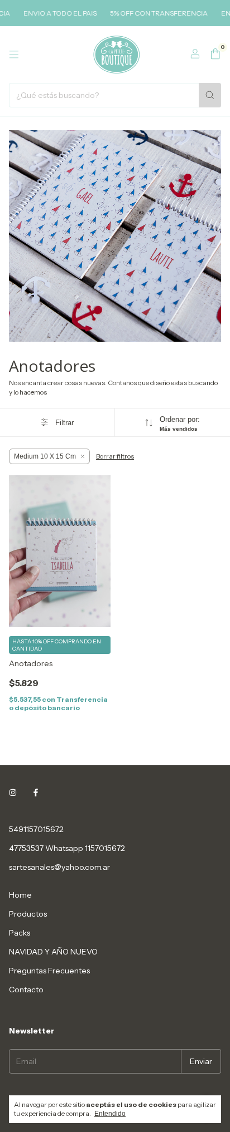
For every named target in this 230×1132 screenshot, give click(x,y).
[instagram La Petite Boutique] (13, 793)
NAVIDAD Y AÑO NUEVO (53, 952)
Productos (28, 914)
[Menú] (14, 55)
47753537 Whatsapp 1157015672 (67, 848)
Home (20, 895)
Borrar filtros (115, 456)
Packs (19, 933)
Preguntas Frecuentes (49, 971)
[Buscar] (210, 95)
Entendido (110, 1114)
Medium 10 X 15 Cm (45, 456)
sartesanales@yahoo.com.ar (59, 867)
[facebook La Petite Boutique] (36, 793)
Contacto (26, 990)
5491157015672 (36, 829)
